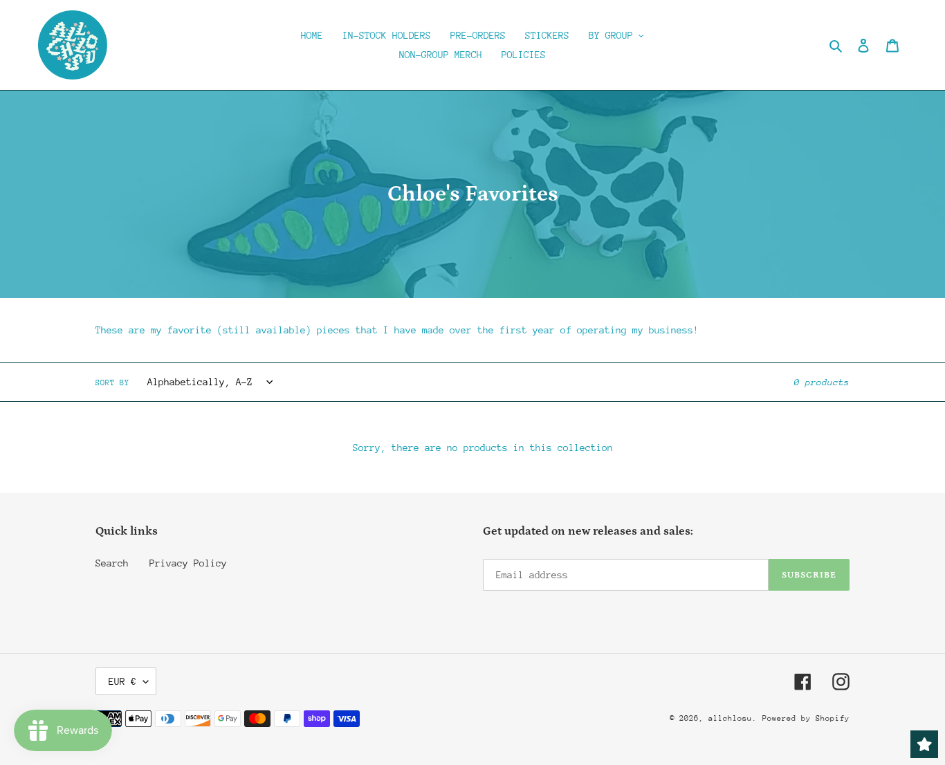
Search (112, 563)
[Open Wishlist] (924, 744)
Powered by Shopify (806, 718)
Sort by (112, 382)
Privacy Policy (188, 563)
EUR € (122, 681)
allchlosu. (732, 718)
